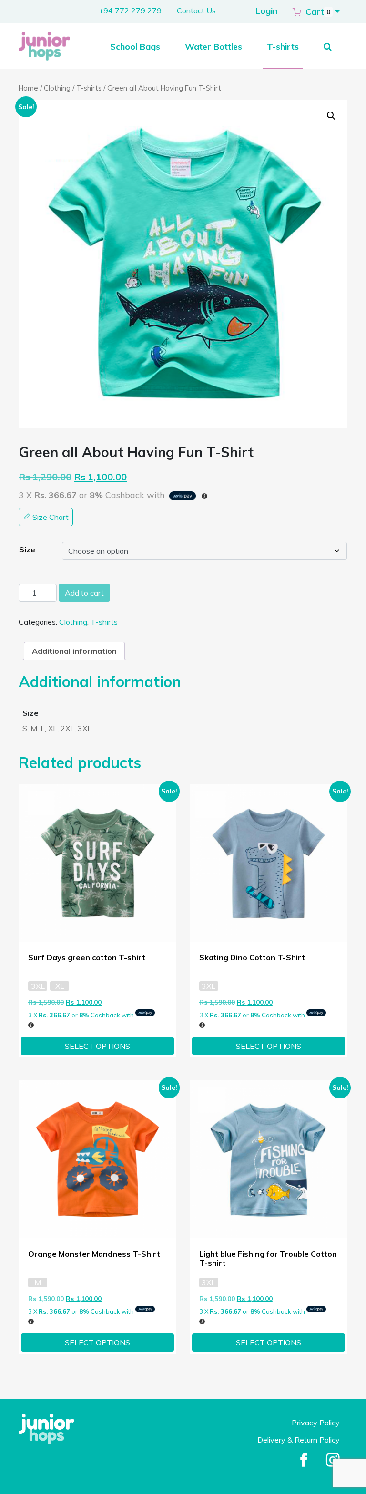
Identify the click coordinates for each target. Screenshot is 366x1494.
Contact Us (196, 10)
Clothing (57, 87)
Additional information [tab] (74, 651)
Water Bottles (213, 46)
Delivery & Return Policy (298, 1439)
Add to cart (84, 593)
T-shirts (283, 46)
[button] (316, 11)
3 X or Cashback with (81, 1015)
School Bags (135, 46)
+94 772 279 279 (130, 10)
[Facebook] (303, 1460)
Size (27, 549)
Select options (97, 1046)
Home (28, 87)
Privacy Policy (316, 1422)
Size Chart (49, 517)
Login (266, 10)
